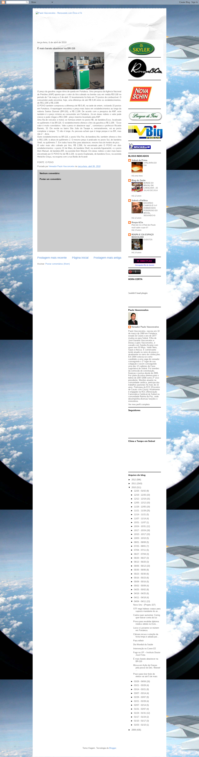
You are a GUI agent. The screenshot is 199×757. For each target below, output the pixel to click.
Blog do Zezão (139, 180)
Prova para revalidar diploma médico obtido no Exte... (146, 622)
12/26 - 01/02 (140, 491)
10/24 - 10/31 (140, 526)
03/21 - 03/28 (140, 685)
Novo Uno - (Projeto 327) (144, 605)
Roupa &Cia (137, 222)
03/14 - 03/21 (140, 689)
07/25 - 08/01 (140, 546)
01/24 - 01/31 (140, 713)
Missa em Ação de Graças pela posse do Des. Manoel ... (146, 667)
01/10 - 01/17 (140, 721)
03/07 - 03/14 (140, 693)
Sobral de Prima (139, 160)
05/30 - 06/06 (140, 570)
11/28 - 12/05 (140, 507)
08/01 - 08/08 (140, 542)
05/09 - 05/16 (140, 581)
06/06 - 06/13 (140, 566)
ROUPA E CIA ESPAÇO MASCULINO (143, 235)
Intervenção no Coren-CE (144, 648)
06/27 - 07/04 (140, 554)
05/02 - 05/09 (140, 585)
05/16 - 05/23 (140, 578)
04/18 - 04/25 (140, 593)
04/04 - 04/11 (140, 601)
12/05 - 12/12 (140, 503)
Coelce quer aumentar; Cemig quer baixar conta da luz (146, 616)
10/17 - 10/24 (140, 530)
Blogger (112, 748)
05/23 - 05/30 (140, 574)
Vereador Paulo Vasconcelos (145, 327)
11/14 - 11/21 (140, 514)
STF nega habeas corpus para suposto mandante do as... (146, 610)
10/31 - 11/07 (140, 522)
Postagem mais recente (52, 257)
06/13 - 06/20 (140, 562)
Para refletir (138, 640)
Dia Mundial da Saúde (143, 644)
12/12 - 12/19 (140, 499)
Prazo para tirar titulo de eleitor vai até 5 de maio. (145, 675)
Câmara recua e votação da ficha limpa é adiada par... (146, 635)
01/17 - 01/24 (140, 717)
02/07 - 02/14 (140, 705)
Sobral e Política (140, 200)
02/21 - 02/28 (140, 701)
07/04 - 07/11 (140, 550)
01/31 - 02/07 (140, 709)
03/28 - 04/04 (140, 681)
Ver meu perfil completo (139, 404)
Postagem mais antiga (107, 257)
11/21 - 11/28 (140, 510)
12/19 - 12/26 (140, 495)
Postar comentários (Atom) (57, 264)
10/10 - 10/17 (140, 534)
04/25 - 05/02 (140, 589)
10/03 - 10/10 (140, 538)
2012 (134, 479)
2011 (134, 483)
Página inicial (80, 257)
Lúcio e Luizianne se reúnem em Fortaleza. (146, 629)
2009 (134, 730)
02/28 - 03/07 (140, 697)
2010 (134, 487)
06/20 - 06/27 (140, 558)
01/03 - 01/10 (140, 725)
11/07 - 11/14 (140, 518)
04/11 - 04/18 (140, 597)
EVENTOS (147, 240)
